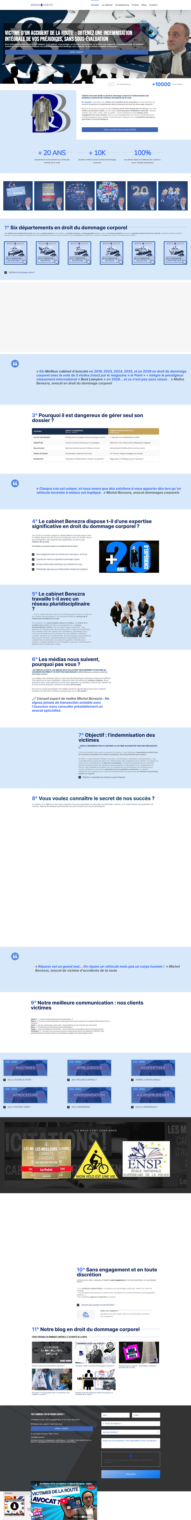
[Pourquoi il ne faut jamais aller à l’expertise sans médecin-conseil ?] (52, 1379)
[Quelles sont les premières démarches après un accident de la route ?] (95, 1379)
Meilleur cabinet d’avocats (66, 371)
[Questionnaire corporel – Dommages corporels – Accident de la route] (139, 1352)
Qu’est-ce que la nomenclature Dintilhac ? (48, 1366)
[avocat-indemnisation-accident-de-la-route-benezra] (89, 1088)
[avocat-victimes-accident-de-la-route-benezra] (25, 1060)
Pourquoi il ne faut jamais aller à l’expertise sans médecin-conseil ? (51, 1393)
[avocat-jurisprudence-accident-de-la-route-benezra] (153, 1088)
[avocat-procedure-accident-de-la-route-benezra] (25, 1088)
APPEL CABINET (77, 52)
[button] (95, 272)
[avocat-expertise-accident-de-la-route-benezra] (153, 1060)
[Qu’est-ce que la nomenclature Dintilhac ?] (52, 1352)
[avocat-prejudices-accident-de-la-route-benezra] (89, 1060)
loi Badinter (79, 235)
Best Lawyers (92, 379)
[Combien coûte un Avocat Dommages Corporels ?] (95, 1352)
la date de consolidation (112, 763)
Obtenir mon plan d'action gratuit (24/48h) (120, 130)
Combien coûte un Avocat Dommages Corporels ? (95, 1366)
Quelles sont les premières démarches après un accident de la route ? (94, 1393)
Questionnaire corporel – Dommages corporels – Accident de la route (138, 1366)
